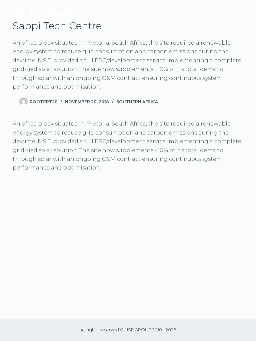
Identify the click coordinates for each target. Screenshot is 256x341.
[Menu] (240, 15)
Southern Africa (137, 101)
